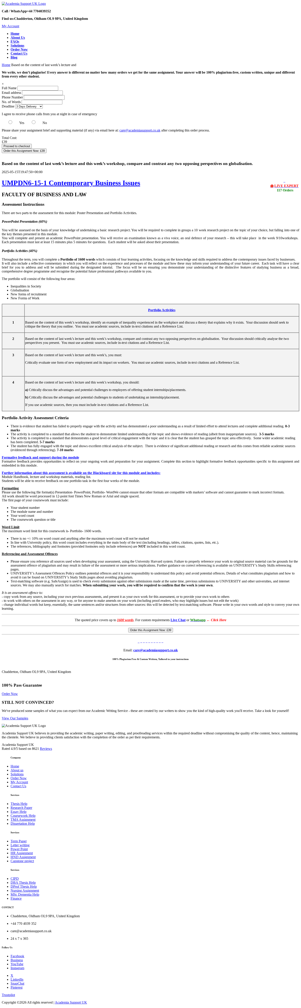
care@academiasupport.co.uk (139, 130)
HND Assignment (23, 857)
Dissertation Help (23, 823)
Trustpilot (8, 995)
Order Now (10, 694)
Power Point (19, 849)
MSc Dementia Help (25, 894)
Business (17, 960)
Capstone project (22, 861)
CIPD (15, 878)
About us (17, 770)
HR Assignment (22, 853)
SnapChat (17, 983)
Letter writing (20, 845)
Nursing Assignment (25, 890)
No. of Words (12, 102)
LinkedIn (17, 979)
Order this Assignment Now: (24, 150)
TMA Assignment (23, 819)
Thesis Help (19, 804)
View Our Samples (15, 718)
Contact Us (18, 786)
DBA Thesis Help (23, 882)
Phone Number (13, 97)
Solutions (17, 774)
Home (6, 65)
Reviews (46, 748)
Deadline (8, 106)
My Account (10, 26)
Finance (16, 898)
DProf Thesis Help (24, 886)
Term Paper (19, 841)
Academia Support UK (71, 1002)
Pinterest (16, 987)
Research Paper (21, 808)
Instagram (17, 968)
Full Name (9, 88)
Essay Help (18, 811)
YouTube (17, 964)
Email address (11, 92)
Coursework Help (23, 815)
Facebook (17, 956)
